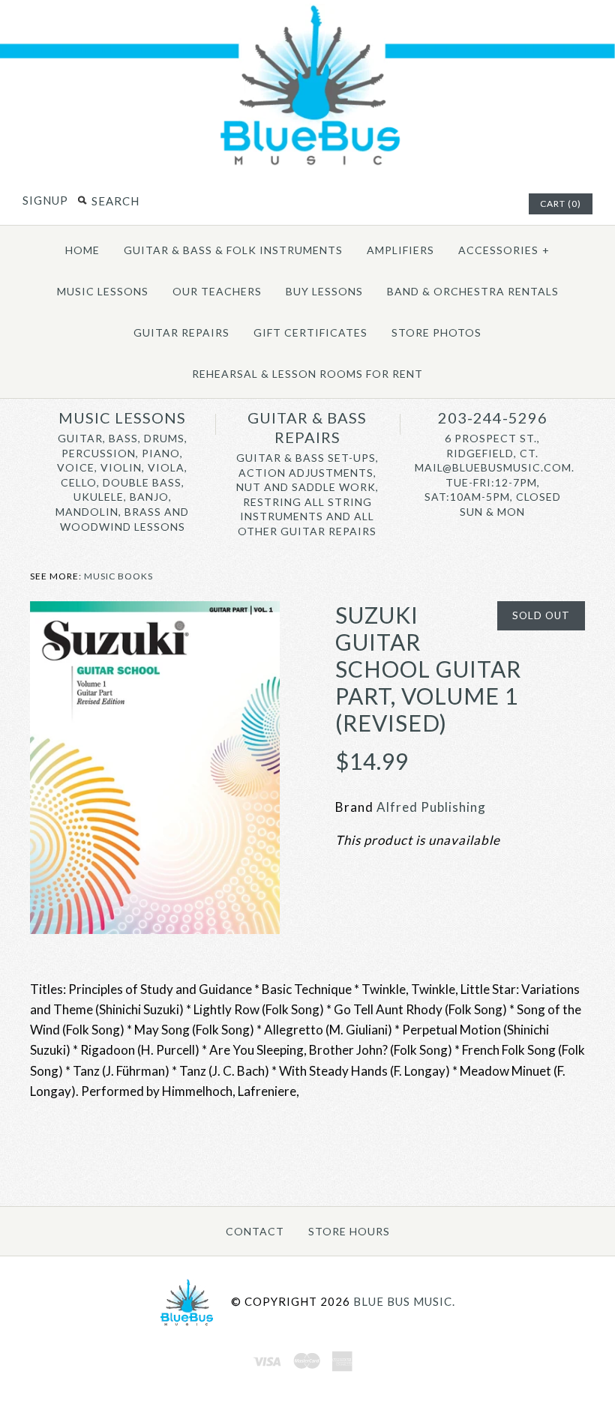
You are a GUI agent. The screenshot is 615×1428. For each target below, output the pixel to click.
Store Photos (437, 332)
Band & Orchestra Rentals (473, 291)
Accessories (504, 250)
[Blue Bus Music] (307, 164)
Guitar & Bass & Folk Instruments (233, 250)
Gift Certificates (311, 332)
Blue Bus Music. (404, 1301)
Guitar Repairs (182, 332)
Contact (255, 1231)
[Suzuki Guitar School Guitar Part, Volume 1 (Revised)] (155, 611)
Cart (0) (560, 203)
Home (82, 250)
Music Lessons (102, 291)
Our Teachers (217, 291)
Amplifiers (400, 250)
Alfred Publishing (431, 807)
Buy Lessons (324, 291)
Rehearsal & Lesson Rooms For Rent (307, 373)
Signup (45, 200)
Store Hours (349, 1231)
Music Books (118, 576)
